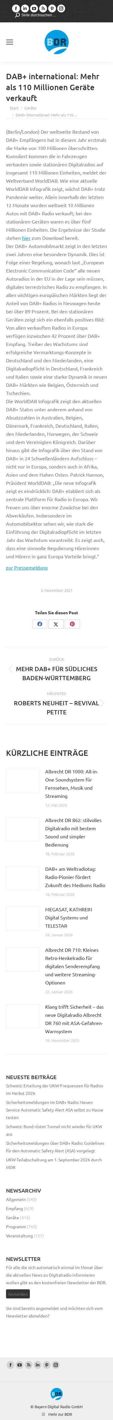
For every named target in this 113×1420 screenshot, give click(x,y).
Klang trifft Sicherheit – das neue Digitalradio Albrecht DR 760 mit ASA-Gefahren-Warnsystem (74, 1019)
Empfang (14, 1208)
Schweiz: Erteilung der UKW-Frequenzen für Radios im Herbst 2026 (54, 1089)
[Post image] (22, 781)
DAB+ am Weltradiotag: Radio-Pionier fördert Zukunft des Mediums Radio (75, 877)
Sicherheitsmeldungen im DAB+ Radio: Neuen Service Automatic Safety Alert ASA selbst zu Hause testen (54, 1109)
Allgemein (16, 1199)
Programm (16, 1226)
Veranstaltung (19, 1235)
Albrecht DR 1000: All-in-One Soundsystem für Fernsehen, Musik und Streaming (71, 783)
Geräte (12, 1217)
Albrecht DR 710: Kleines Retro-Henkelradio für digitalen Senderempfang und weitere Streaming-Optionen (72, 966)
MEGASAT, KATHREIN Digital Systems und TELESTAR (68, 917)
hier (26, 238)
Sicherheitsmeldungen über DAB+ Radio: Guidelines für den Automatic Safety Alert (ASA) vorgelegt (55, 1146)
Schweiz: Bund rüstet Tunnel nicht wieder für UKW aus (54, 1130)
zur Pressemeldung (27, 567)
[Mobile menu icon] (9, 42)
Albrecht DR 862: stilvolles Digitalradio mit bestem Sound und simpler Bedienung (73, 832)
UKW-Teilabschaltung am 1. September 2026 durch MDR (54, 1163)
